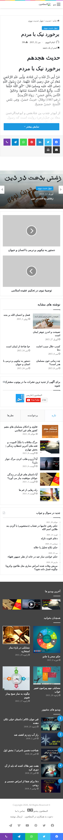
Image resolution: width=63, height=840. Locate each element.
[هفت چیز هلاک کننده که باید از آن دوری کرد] (50, 770)
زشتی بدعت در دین (42, 198)
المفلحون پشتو (40, 811)
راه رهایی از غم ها (28, 490)
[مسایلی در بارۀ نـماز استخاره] (16, 635)
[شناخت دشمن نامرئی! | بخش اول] (50, 755)
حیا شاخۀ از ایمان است (18, 346)
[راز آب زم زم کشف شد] (50, 739)
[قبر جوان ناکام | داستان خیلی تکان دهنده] (50, 724)
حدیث (48, 21)
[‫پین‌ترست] (31, 142)
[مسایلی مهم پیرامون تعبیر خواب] (46, 675)
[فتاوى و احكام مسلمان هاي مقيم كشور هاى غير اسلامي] (49, 431)
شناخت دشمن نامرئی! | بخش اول (21, 750)
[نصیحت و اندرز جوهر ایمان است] (46, 321)
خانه (55, 21)
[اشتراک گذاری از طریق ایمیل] (56, 149)
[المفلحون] (45, 4)
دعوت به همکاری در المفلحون (39, 816)
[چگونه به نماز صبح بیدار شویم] (16, 678)
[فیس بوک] (56, 142)
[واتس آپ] (23, 142)
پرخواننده (33, 415)
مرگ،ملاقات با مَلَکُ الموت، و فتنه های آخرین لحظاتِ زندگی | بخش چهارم (21, 446)
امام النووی (50, 42)
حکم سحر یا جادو (51, 656)
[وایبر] (7, 142)
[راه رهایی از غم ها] (49, 494)
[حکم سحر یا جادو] (46, 639)
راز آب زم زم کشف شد (26, 735)
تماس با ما (20, 811)
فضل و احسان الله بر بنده (17, 315)
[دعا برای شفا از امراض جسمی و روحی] (50, 786)
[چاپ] (48, 149)
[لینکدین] (39, 142)
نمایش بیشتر (32, 126)
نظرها (10, 415)
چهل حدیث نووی (36, 21)
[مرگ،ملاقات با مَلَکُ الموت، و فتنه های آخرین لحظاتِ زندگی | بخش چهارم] (49, 447)
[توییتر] (48, 142)
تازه (54, 415)
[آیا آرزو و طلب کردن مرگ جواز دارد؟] (49, 463)
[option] (31, 190)
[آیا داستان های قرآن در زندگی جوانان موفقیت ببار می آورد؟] (49, 479)
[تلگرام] (15, 142)
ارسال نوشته (16, 816)
